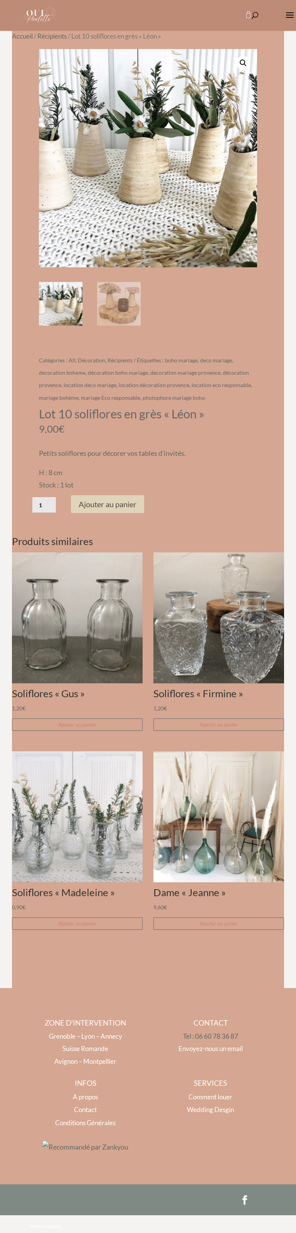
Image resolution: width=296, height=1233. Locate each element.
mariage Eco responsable (110, 397)
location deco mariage (90, 385)
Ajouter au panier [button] (77, 725)
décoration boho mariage (118, 372)
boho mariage (181, 360)
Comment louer (210, 1097)
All (72, 360)
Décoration (91, 360)
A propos (85, 1097)
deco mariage (216, 360)
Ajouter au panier (107, 504)
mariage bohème (59, 397)
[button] (243, 63)
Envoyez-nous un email (210, 1048)
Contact (85, 1110)
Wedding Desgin (210, 1110)
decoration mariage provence (185, 372)
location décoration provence (154, 385)
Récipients (52, 36)
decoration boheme (62, 372)
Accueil (22, 36)
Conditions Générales (85, 1123)
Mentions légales (46, 1226)
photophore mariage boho (174, 397)
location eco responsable (221, 385)
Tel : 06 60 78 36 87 (210, 1036)
